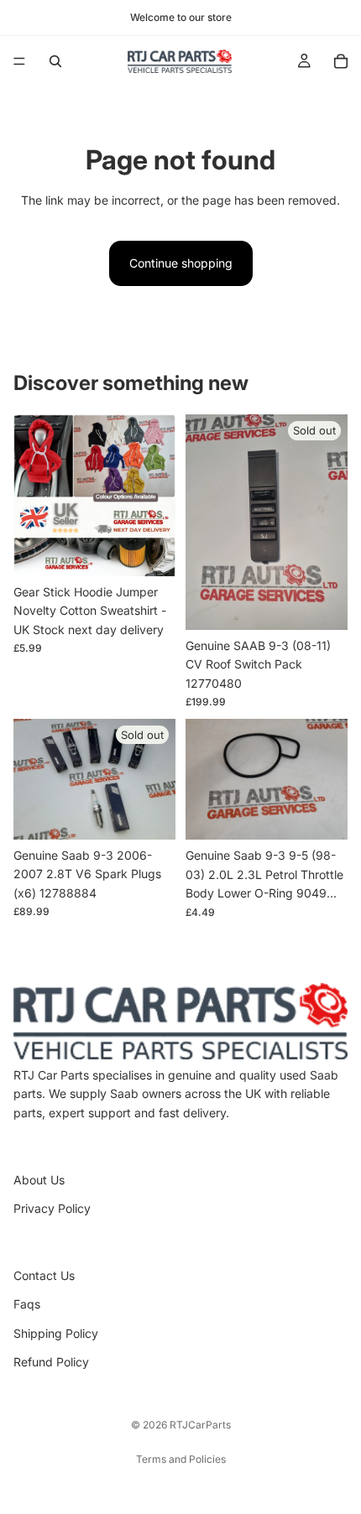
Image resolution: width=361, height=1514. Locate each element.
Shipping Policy (55, 1333)
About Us (39, 1180)
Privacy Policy (52, 1208)
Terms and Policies (181, 1459)
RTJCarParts (200, 1424)
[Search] (55, 61)
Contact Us (44, 1275)
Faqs (26, 1304)
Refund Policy (51, 1362)
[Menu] (19, 61)
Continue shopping (181, 263)
